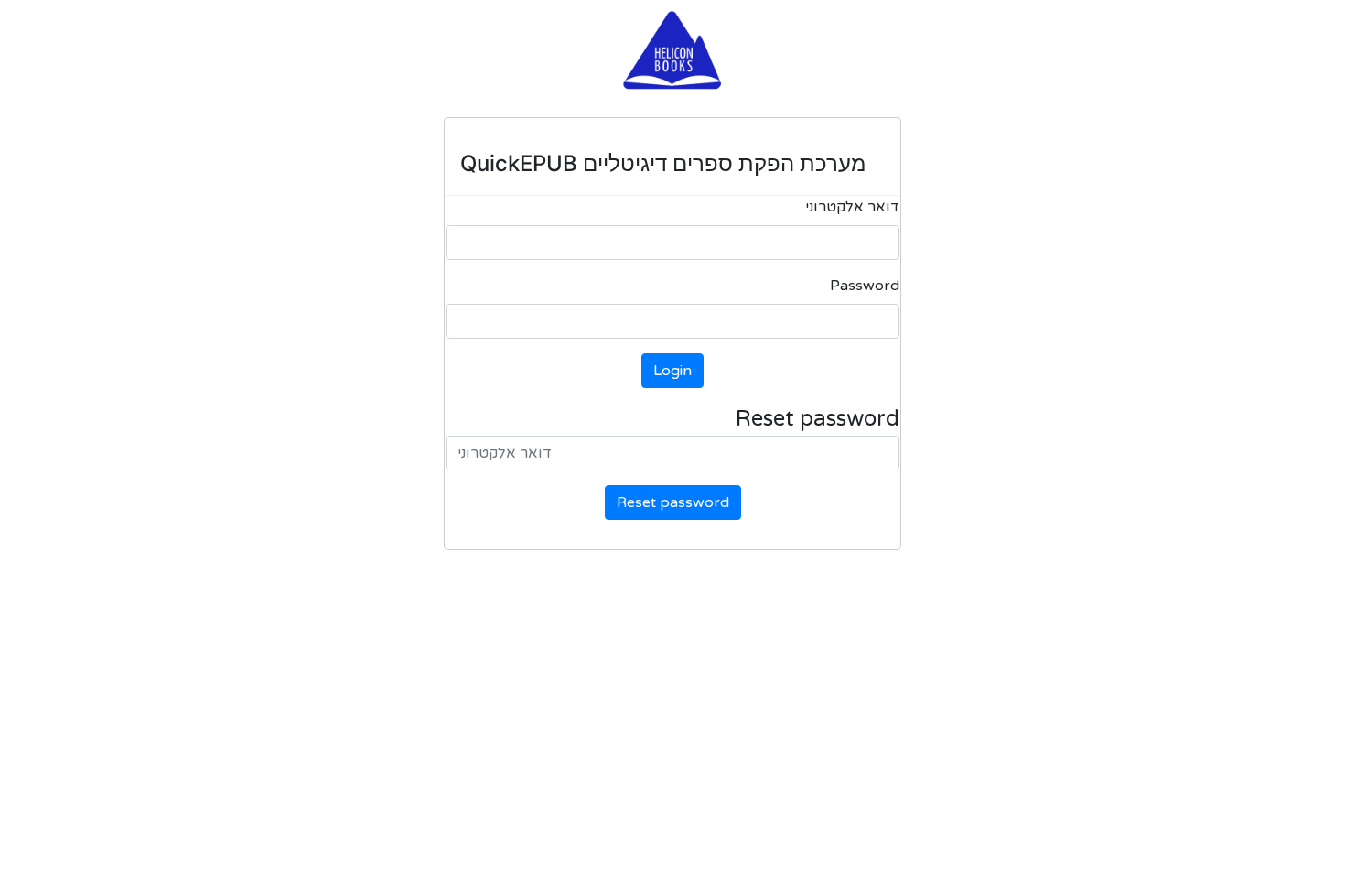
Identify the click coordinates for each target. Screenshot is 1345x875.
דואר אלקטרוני (852, 207)
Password (864, 285)
